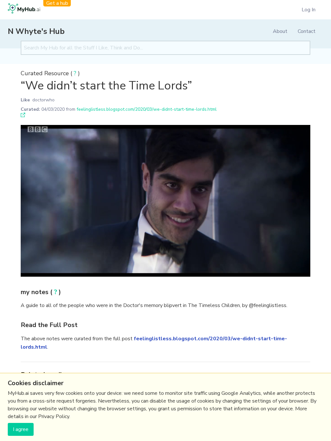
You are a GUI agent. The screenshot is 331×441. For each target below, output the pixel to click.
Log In (308, 9)
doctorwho (43, 100)
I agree (20, 429)
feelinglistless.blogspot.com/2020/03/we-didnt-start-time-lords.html (147, 109)
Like (25, 100)
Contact (306, 31)
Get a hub (57, 3)
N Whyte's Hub (36, 31)
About (280, 31)
